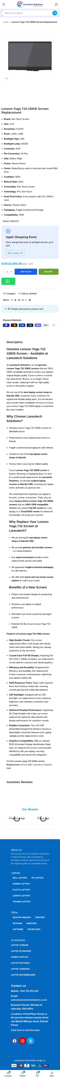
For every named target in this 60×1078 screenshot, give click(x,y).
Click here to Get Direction (25, 1030)
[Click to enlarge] (6, 78)
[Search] (54, 13)
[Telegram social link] (30, 300)
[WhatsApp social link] (26, 300)
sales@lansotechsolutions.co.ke (29, 1000)
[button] (8, 281)
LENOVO (14, 221)
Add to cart (26, 272)
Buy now (49, 272)
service (23, 764)
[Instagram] (22, 1040)
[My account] (56, 4)
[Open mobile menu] (4, 4)
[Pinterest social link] (19, 300)
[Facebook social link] (11, 300)
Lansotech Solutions (42, 764)
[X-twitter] (30, 1040)
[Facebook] (14, 1040)
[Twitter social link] (15, 300)
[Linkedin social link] (22, 300)
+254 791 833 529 (29, 991)
